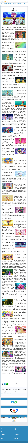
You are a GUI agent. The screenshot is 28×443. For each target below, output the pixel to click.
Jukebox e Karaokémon (3, 439)
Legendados (2, 438)
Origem (1, 429)
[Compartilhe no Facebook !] (2, 384)
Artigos (15, 429)
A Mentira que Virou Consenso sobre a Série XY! (10, 378)
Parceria (1, 430)
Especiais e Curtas (3, 437)
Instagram (16, 438)
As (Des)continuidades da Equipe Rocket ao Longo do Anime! (12, 380)
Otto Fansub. (24, 3)
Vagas (1, 431)
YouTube (16, 437)
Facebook (16, 436)
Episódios (2, 436)
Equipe (1, 428)
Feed (15, 439)
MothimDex (14, 3)
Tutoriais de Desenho (17, 430)
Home (1, 3)
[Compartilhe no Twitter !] (4, 384)
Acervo (15, 428)
